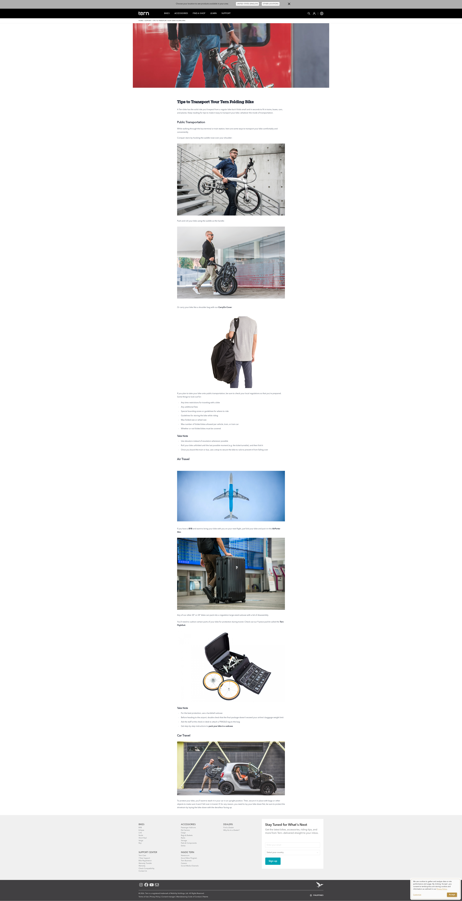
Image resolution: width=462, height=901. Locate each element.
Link (140, 833)
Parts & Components (189, 843)
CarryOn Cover (225, 307)
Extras (183, 846)
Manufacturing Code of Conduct (188, 897)
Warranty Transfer (145, 863)
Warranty (142, 866)
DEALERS (228, 824)
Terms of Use (144, 897)
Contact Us (143, 871)
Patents (205, 897)
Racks (183, 838)
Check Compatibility (146, 868)
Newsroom (185, 855)
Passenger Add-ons (188, 827)
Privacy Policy (155, 897)
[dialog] (435, 889)
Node (141, 835)
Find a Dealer (228, 827)
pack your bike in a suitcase (221, 726)
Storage (184, 840)
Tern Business (186, 861)
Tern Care (142, 855)
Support (226, 13)
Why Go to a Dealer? (231, 830)
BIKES (141, 824)
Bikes (167, 13)
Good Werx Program (189, 858)
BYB (190, 529)
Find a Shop (199, 13)
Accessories (181, 13)
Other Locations (271, 4)
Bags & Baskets (186, 835)
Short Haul (143, 838)
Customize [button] (417, 895)
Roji (140, 843)
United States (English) (247, 4)
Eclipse (141, 830)
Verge (141, 840)
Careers (184, 863)
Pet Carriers (185, 830)
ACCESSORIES (188, 824)
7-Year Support (144, 858)
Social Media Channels (190, 866)
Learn (213, 13)
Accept (452, 895)
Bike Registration (145, 861)
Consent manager (168, 897)
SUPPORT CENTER (148, 852)
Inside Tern (187, 852)
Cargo (183, 833)
